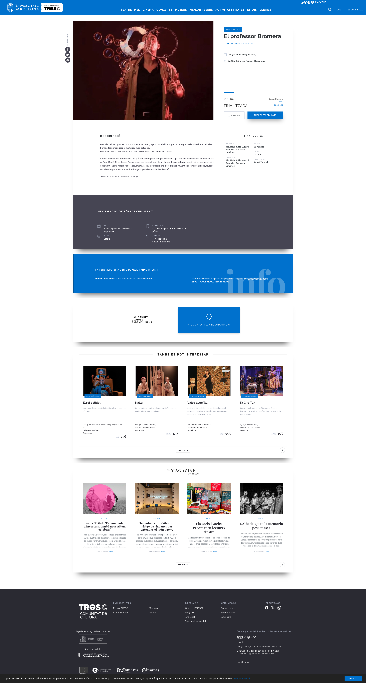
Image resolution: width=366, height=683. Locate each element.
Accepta (353, 678)
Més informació (242, 678)
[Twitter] (67, 54)
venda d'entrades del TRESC (215, 281)
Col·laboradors (120, 612)
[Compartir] (67, 60)
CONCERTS (164, 9)
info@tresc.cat (243, 662)
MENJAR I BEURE (201, 9)
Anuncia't (226, 617)
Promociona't (228, 612)
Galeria (152, 612)
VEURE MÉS (183, 450)
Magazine (154, 608)
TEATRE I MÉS (130, 9)
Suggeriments (228, 608)
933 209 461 (247, 637)
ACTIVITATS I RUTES (229, 9)
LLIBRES (265, 9)
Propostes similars (265, 115)
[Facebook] (67, 49)
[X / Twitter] (273, 607)
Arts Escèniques (233, 29)
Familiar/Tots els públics (239, 44)
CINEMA (148, 9)
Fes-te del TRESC (355, 10)
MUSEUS (181, 9)
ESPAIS (252, 9)
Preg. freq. (190, 612)
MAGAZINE (320, 2)
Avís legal (190, 617)
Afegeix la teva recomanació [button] (209, 325)
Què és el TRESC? (194, 608)
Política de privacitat (195, 621)
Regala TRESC (120, 608)
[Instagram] (279, 607)
